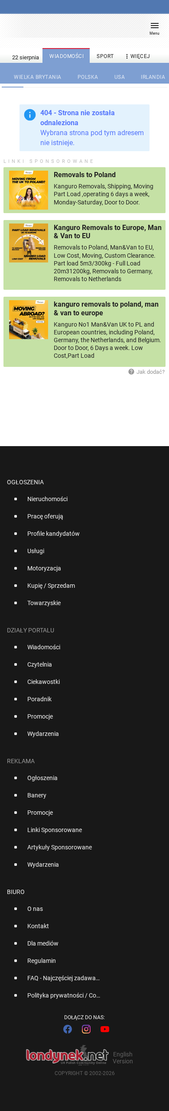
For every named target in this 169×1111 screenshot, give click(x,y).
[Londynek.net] (80, 29)
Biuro (16, 891)
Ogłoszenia (25, 482)
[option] (81, 502)
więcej (137, 56)
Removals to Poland (85, 175)
